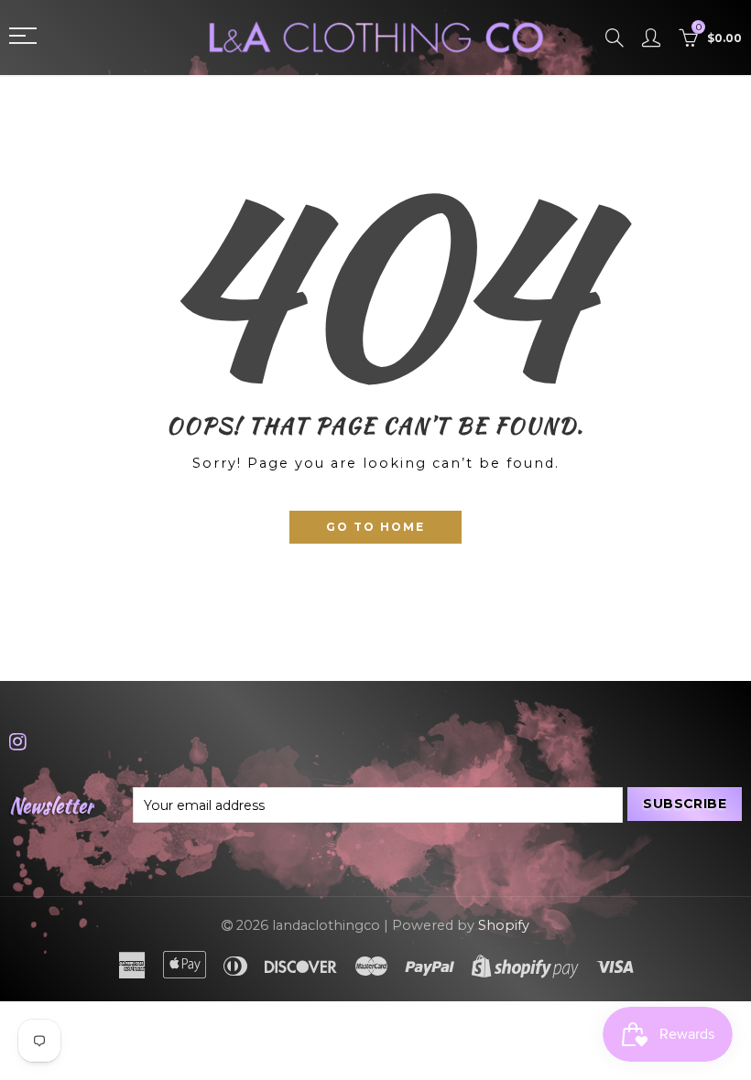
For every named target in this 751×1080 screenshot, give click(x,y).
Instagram (18, 741)
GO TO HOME (375, 527)
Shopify (503, 925)
